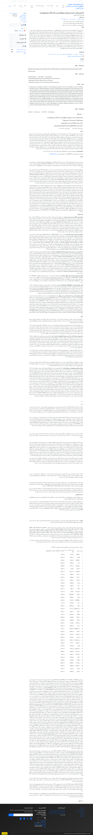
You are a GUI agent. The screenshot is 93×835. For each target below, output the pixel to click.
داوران (25, 6)
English (79, 1)
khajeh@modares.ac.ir (54, 154)
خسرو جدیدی (73, 19)
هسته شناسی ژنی (51, 54)
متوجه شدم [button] (5, 833)
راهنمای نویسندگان (40, 6)
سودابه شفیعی (81, 19)
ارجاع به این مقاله (20, 42)
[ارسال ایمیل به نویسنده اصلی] (62, 19)
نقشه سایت (82, 816)
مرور (57, 6)
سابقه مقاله (21, 35)
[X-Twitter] (27, 819)
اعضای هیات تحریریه (80, 811)
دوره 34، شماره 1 (13, 13)
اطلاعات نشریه (50, 6)
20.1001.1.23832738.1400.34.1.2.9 (75, 56)
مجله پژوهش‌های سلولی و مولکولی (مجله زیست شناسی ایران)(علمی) (74, 6)
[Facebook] (31, 819)
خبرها (15, 6)
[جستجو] (11, 6)
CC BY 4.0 (44, 827)
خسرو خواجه (65, 19)
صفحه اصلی (63, 6)
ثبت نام (13, 1)
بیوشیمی (81, 61)
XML (22, 29)
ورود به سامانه (22, 1)
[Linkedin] (24, 819)
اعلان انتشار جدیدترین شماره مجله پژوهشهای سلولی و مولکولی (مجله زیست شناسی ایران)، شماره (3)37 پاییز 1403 (56, 811)
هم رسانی (22, 39)
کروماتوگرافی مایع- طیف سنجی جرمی (64, 54)
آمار (23, 46)
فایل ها (22, 25)
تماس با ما (20, 6)
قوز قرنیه (76, 54)
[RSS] (20, 819)
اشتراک (11, 815)
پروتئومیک (81, 54)
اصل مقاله (79, 114)
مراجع (80, 801)
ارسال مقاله (31, 6)
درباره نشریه (81, 810)
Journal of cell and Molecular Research (40, 823)
